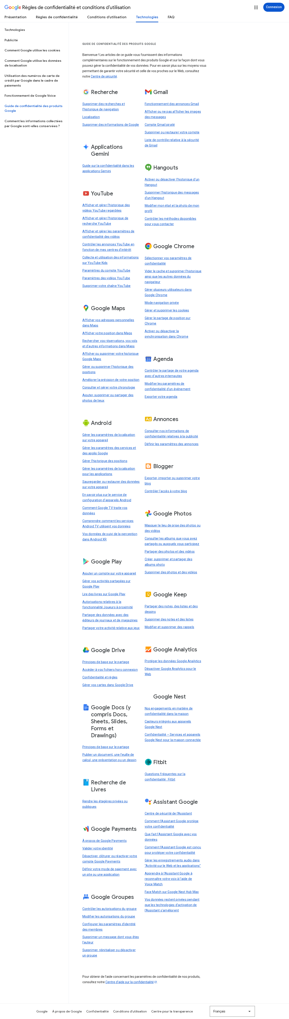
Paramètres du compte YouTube (106, 270)
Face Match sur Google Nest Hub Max (172, 892)
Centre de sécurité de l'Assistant (168, 813)
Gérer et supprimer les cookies (167, 310)
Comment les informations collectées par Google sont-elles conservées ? (34, 123)
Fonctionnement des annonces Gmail (172, 104)
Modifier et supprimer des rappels (169, 627)
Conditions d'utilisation (130, 1011)
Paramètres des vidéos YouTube (106, 278)
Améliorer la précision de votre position (111, 380)
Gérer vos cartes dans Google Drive (107, 685)
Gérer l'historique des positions (104, 461)
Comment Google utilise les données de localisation (33, 63)
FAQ (171, 17)
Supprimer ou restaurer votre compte (172, 132)
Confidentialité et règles (100, 677)
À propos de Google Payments (104, 841)
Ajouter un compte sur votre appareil (109, 573)
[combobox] (232, 1011)
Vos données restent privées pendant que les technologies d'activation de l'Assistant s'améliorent (172, 905)
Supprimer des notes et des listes (169, 619)
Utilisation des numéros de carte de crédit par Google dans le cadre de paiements (32, 80)
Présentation (15, 17)
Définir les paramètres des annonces (172, 444)
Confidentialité (97, 1011)
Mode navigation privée (162, 303)
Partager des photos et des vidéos (170, 551)
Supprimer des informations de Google (110, 124)
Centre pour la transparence (172, 1011)
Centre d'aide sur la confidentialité (129, 982)
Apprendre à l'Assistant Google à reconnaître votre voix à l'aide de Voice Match (168, 879)
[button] (256, 7)
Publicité (11, 40)
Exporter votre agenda (161, 396)
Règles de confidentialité (57, 17)
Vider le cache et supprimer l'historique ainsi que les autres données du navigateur (173, 276)
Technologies (147, 17)
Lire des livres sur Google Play (104, 594)
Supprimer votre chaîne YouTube (106, 286)
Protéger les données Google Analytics (173, 661)
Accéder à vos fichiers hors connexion (110, 669)
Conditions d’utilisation (106, 17)
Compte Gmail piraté (160, 124)
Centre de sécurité (104, 76)
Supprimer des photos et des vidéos (171, 572)
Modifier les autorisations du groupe (108, 916)
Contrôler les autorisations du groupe (109, 909)
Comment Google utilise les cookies (32, 50)
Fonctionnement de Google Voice (30, 96)
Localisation (91, 117)
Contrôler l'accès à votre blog (166, 491)
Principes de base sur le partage (105, 662)
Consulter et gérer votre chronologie (108, 387)
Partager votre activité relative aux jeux (111, 628)
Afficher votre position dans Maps (107, 333)
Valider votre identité (97, 848)
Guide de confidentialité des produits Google (34, 108)
